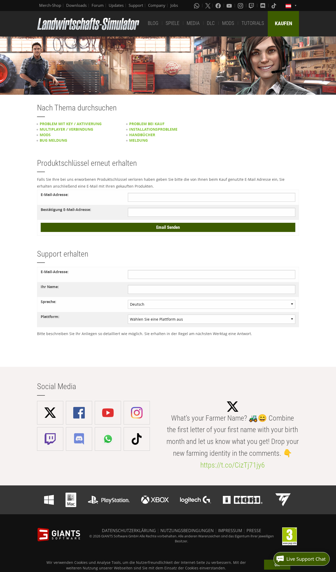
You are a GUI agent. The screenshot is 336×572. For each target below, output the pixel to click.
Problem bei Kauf (147, 123)
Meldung (138, 140)
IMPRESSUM (230, 530)
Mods (45, 134)
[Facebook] (219, 5)
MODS (228, 23)
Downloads (76, 5)
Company (156, 5)
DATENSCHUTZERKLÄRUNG (129, 530)
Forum (98, 5)
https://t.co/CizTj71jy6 (232, 465)
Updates (116, 5)
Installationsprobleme (153, 129)
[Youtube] (230, 5)
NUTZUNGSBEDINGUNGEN (187, 530)
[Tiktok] (274, 5)
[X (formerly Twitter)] (208, 5)
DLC (211, 23)
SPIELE (172, 23)
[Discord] (263, 5)
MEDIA (193, 23)
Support (136, 5)
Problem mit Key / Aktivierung (71, 123)
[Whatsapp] (197, 5)
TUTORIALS (253, 23)
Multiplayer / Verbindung (66, 129)
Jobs (174, 5)
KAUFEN (283, 23)
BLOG (153, 23)
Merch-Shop (50, 5)
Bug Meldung (53, 140)
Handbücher (142, 134)
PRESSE (253, 530)
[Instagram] (241, 5)
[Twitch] (252, 5)
